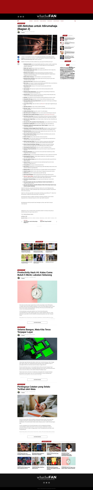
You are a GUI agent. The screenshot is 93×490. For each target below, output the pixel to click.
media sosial (71, 72)
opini (61, 74)
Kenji (70, 70)
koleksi (73, 70)
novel (72, 73)
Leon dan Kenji (66, 71)
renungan (62, 76)
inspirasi (70, 69)
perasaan (62, 75)
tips (68, 78)
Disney (64, 68)
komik (61, 71)
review (67, 77)
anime (61, 67)
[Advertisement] (46, 7)
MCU (68, 72)
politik (68, 75)
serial (73, 77)
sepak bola (69, 77)
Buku (71, 67)
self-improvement (63, 77)
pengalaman (71, 74)
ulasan (72, 78)
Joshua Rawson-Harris (28, 214)
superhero (64, 78)
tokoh (70, 78)
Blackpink (43, 103)
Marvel (64, 72)
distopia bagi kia (68, 68)
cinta (62, 68)
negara (69, 73)
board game (66, 67)
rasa (74, 75)
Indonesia (66, 69)
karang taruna (66, 70)
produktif (71, 75)
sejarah (72, 76)
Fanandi (23, 32)
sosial (61, 78)
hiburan (62, 69)
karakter (62, 70)
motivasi (62, 73)
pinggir (65, 75)
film (72, 68)
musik (66, 73)
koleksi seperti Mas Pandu (49, 114)
